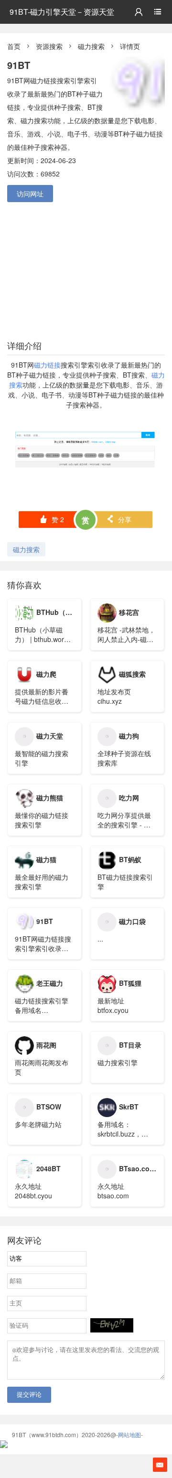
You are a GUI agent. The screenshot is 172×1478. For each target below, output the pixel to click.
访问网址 (30, 193)
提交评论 (29, 1394)
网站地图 (129, 1434)
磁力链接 (47, 365)
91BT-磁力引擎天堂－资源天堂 (62, 11)
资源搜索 (49, 46)
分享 (118, 519)
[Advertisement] (86, 269)
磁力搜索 (91, 46)
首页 (14, 46)
